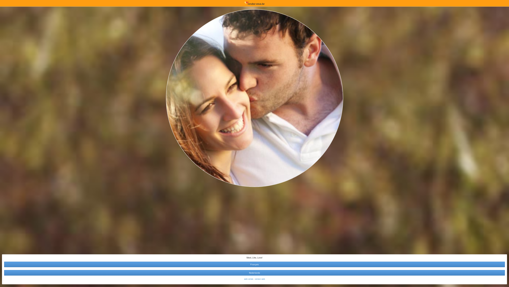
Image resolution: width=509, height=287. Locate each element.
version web (260, 279)
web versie (248, 279)
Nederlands (254, 272)
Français (254, 264)
